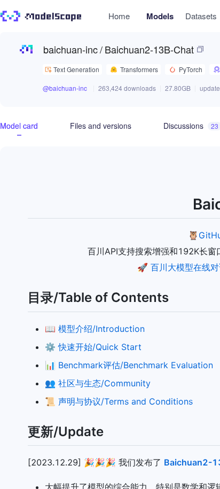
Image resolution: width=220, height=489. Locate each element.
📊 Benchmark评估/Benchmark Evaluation (129, 365)
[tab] (19, 125)
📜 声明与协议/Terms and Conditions (119, 401)
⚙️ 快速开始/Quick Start (93, 346)
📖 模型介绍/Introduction (95, 328)
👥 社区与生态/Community (98, 383)
